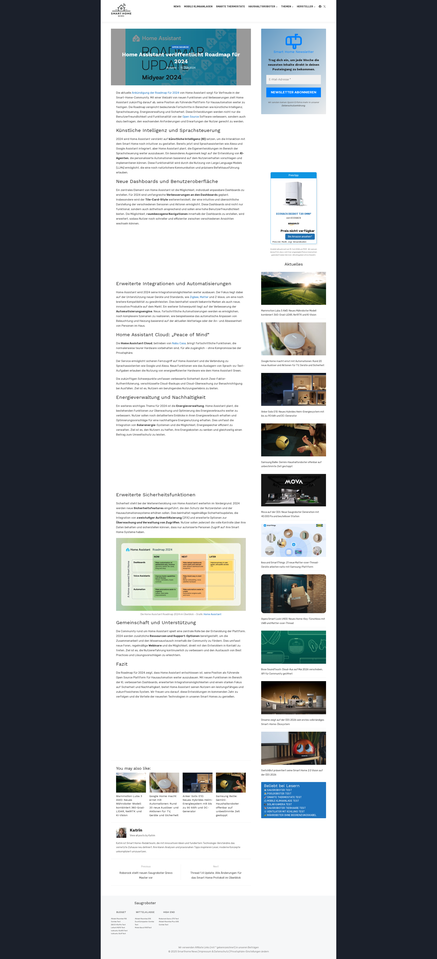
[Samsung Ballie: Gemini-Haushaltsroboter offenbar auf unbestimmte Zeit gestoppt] (293, 440)
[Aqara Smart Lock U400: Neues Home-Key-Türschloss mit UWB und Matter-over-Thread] (293, 594)
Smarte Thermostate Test (284, 797)
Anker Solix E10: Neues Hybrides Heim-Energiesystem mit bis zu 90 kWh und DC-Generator (198, 803)
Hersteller (305, 6)
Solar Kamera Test (279, 804)
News (177, 6)
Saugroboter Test (279, 790)
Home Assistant (212, 614)
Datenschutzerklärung (293, 105)
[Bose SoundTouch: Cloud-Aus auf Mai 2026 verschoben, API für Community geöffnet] (293, 648)
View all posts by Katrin (142, 835)
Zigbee (194, 297)
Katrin (173, 67)
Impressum (205, 951)
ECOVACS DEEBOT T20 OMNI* (293, 213)
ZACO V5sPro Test (118, 925)
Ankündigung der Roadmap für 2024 (155, 92)
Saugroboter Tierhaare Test (286, 808)
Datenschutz (221, 951)
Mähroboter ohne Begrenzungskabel (291, 815)
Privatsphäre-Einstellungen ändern (249, 951)
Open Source (180, 47)
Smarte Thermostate (230, 6)
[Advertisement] (181, 253)
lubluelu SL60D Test (119, 931)
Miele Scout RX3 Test (143, 928)
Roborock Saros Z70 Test (169, 919)
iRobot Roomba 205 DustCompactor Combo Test (144, 922)
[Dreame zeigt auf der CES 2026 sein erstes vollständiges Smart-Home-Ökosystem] (293, 698)
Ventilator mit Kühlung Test (286, 811)
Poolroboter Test (279, 793)
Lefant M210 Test (118, 928)
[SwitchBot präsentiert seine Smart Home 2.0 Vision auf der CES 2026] (293, 749)
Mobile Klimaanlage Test (283, 800)
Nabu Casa (179, 343)
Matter (204, 297)
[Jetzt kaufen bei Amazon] (293, 206)
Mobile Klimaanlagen (198, 6)
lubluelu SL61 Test (118, 934)
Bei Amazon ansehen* (300, 236)
